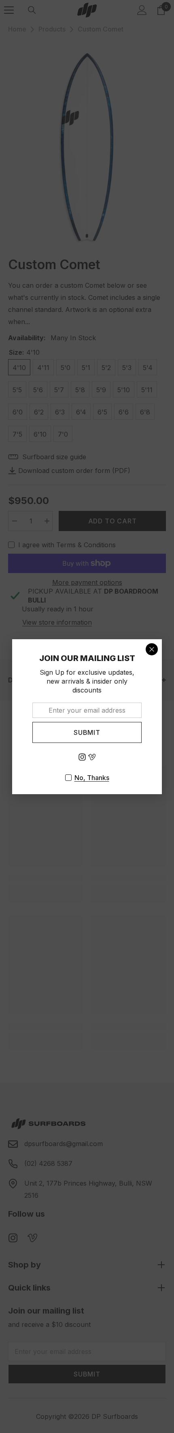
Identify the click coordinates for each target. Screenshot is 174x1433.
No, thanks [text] (91, 778)
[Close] (152, 649)
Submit (87, 732)
